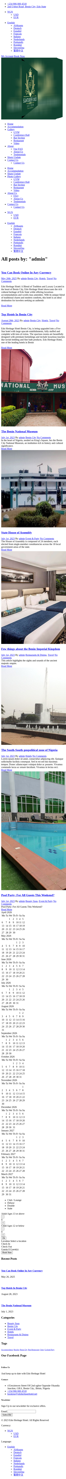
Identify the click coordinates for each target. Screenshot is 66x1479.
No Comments (44, 437)
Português (18, 42)
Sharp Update (14, 157)
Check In (5, 1244)
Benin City (32, 278)
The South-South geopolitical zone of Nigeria (29, 750)
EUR (16, 17)
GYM (16, 132)
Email (4, 1411)
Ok (3, 1238)
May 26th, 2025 (9, 278)
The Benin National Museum (19, 431)
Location (5, 1241)
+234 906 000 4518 (17, 3)
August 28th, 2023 (10, 320)
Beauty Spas (31, 901)
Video (16, 143)
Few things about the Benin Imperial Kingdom (30, 649)
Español (17, 31)
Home (10, 124)
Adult (12, 1213)
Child (12, 1225)
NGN (10, 12)
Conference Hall (21, 135)
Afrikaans (18, 25)
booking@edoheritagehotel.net (22, 1394)
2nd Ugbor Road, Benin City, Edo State (26, 6)
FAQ (16, 196)
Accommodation (15, 126)
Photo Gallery (14, 176)
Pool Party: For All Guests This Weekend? (27, 895)
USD (16, 14)
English (11, 22)
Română (18, 45)
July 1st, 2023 (8, 437)
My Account (7, 56)
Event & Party (32, 538)
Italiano (17, 36)
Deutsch (17, 28)
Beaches (16, 1350)
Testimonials (20, 154)
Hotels (42, 278)
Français (18, 33)
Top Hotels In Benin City (17, 314)
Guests (4, 1249)
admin (24, 278)
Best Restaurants (33, 1350)
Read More (6, 305)
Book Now (19, 56)
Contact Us (12, 160)
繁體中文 (18, 50)
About (10, 146)
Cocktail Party (49, 1350)
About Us (18, 151)
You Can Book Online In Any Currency (26, 272)
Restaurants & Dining (36, 655)
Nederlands (19, 39)
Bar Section (19, 137)
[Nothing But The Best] (32, 118)
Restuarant (19, 140)
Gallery (11, 129)
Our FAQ (18, 149)
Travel (50, 278)
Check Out (6, 1246)
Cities (42, 1350)
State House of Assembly (16, 532)
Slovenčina (19, 47)
